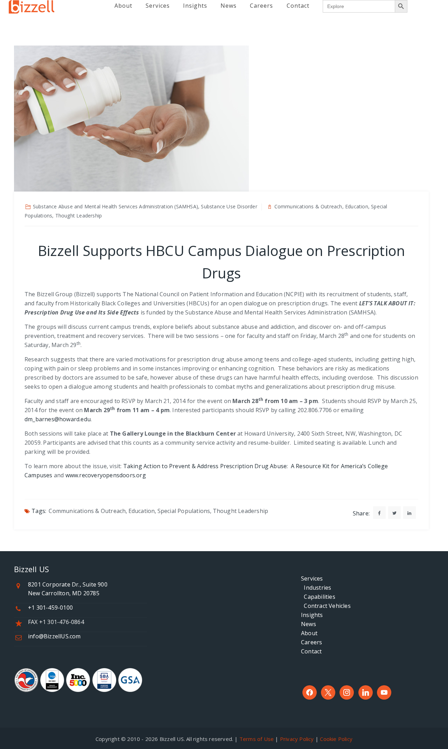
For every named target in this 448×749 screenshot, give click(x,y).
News (308, 624)
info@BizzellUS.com (54, 636)
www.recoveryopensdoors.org (105, 475)
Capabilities (318, 597)
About (309, 633)
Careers (311, 642)
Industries (316, 587)
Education (141, 511)
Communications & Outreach (87, 511)
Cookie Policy (336, 738)
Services (312, 578)
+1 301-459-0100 (50, 607)
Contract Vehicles (326, 606)
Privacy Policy (297, 738)
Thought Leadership (240, 511)
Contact (311, 651)
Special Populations (184, 511)
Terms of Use (256, 738)
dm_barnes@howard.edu (57, 419)
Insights (312, 615)
